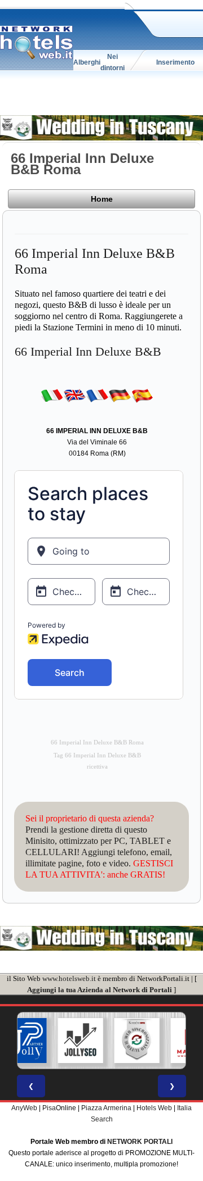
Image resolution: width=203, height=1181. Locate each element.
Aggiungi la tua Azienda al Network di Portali (99, 989)
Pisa (49, 1108)
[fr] (97, 395)
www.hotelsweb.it (69, 978)
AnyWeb (24, 1108)
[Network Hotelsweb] (36, 43)
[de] (119, 395)
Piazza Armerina (106, 1108)
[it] (52, 395)
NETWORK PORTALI (140, 1142)
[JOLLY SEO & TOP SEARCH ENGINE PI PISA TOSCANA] (77, 1040)
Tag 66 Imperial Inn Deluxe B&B (97, 755)
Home (102, 198)
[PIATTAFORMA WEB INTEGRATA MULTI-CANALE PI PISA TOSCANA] (133, 1040)
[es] (142, 395)
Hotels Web (154, 1108)
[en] (74, 395)
